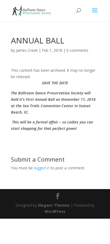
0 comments (77, 50)
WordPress (55, 211)
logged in (42, 167)
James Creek (27, 50)
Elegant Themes (54, 205)
